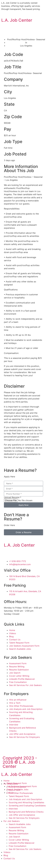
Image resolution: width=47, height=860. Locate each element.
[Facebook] (7, 553)
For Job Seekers (12, 821)
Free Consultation (17, 846)
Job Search (14, 836)
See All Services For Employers (24, 818)
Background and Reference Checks (26, 811)
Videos (7, 852)
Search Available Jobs (20, 824)
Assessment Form (17, 827)
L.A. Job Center (16, 20)
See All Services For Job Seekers (25, 849)
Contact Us (9, 858)
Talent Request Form (19, 796)
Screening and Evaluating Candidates (27, 805)
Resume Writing (16, 830)
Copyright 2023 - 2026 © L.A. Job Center (20, 762)
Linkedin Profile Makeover (21, 843)
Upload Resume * (12, 497)
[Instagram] (14, 553)
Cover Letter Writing (19, 839)
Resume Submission (18, 833)
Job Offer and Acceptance (22, 815)
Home (6, 780)
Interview (13, 808)
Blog (6, 855)
